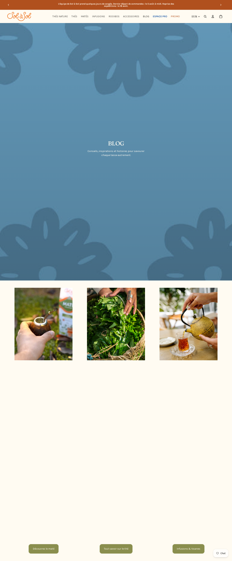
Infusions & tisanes (188, 548)
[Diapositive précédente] (9, 5)
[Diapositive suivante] (221, 5)
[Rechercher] (205, 16)
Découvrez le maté (43, 548)
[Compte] (213, 16)
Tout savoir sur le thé (116, 548)
